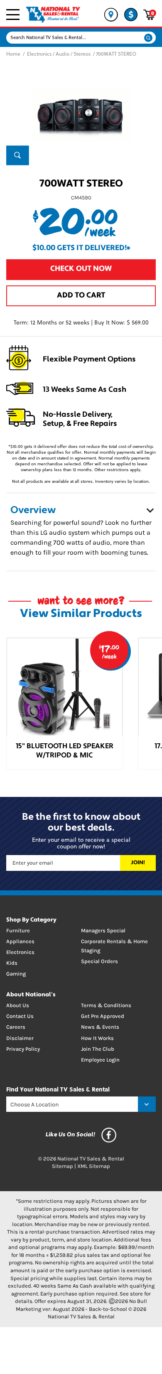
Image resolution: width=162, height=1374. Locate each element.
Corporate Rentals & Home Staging (114, 946)
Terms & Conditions (106, 1005)
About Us (17, 1005)
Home (13, 54)
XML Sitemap (93, 1166)
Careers (15, 1027)
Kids (11, 963)
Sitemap (62, 1166)
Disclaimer (20, 1038)
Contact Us (20, 1016)
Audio (62, 54)
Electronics (39, 54)
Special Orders (99, 961)
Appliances (20, 941)
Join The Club (97, 1049)
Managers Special (103, 930)
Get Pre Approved (102, 1016)
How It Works (97, 1038)
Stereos (82, 54)
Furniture (18, 930)
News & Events (100, 1027)
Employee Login (100, 1060)
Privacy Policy (23, 1049)
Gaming (16, 974)
